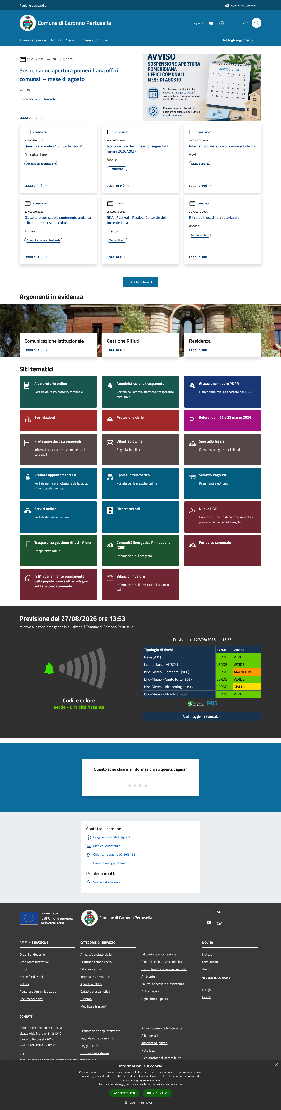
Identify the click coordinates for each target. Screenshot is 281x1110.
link (180, 1084)
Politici (24, 984)
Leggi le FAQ (89, 1045)
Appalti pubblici (91, 984)
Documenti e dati (31, 998)
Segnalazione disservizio (97, 1038)
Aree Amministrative (34, 961)
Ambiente (148, 976)
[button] (140, 1102)
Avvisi (206, 969)
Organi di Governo (32, 954)
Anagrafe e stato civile (96, 954)
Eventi (206, 997)
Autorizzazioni (151, 991)
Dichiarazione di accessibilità (161, 1057)
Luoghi (207, 989)
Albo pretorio (150, 1035)
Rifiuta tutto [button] (157, 1093)
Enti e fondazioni (31, 976)
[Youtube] (210, 23)
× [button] (276, 1064)
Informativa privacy (154, 1042)
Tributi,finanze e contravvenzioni (164, 969)
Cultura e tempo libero (96, 961)
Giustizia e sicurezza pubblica (161, 961)
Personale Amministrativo (38, 991)
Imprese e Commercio (95, 976)
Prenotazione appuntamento (100, 1030)
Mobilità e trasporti (93, 1006)
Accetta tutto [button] (124, 1093)
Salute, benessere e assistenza (162, 983)
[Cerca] (256, 23)
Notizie (119, 203)
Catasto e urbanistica (95, 991)
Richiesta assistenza (94, 1053)
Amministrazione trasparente (161, 1028)
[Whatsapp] (220, 23)
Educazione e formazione (158, 954)
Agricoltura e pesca (154, 998)
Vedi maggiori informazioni (202, 716)
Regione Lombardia (33, 5)
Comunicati (36, 59)
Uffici (23, 969)
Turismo (86, 998)
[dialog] (140, 1085)
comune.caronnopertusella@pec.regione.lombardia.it (58, 1059)
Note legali (148, 1050)
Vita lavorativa (90, 969)
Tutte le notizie (138, 282)
